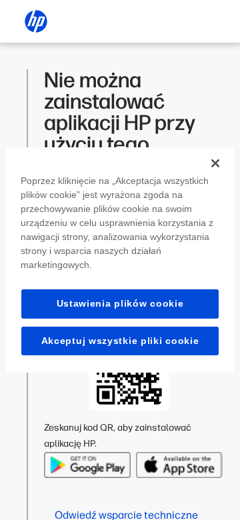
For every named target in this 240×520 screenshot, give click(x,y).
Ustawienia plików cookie (120, 303)
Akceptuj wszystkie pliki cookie (120, 340)
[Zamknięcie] (215, 163)
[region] (120, 260)
